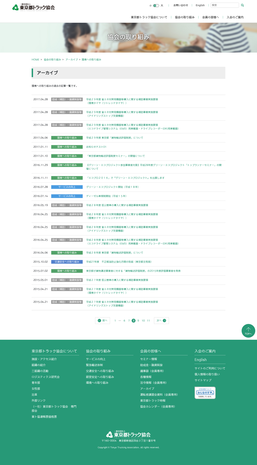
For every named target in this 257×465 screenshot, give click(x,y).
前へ (104, 320)
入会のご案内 (235, 17)
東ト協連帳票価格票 (44, 416)
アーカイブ (72, 59)
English (200, 5)
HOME (35, 59)
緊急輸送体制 (94, 365)
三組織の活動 (40, 371)
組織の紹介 (39, 365)
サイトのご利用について (210, 368)
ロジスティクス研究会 (46, 376)
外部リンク (39, 400)
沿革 (34, 394)
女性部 (36, 388)
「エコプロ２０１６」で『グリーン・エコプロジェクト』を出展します (125, 178)
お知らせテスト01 (96, 147)
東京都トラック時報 (152, 400)
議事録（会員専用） (152, 371)
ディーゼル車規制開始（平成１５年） (107, 196)
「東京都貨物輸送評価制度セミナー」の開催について (115, 156)
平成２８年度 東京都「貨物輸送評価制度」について (114, 252)
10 (143, 320)
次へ (159, 320)
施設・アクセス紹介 (44, 359)
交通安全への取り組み (67, 262)
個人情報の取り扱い (207, 374)
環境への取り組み (67, 137)
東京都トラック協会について (149, 17)
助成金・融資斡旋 (151, 365)
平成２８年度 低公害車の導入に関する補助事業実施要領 (117, 205)
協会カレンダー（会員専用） (158, 406)
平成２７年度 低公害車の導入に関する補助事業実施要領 (117, 280)
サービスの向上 (67, 187)
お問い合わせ (180, 5)
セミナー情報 (148, 359)
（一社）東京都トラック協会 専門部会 (54, 408)
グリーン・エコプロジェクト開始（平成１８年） (113, 187)
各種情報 (145, 376)
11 (148, 320)
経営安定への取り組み (100, 376)
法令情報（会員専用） (154, 382)
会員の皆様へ (210, 17)
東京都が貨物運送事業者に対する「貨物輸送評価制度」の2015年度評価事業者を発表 (133, 271)
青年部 (36, 382)
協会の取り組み (185, 17)
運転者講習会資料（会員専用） (159, 394)
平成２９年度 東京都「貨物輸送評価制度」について (114, 137)
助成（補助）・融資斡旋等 (67, 99)
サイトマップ (203, 380)
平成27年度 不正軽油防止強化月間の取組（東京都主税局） (119, 262)
